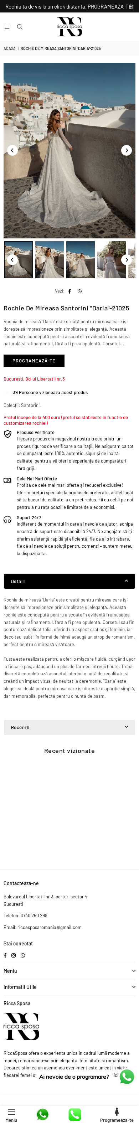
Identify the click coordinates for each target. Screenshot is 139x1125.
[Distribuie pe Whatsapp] (80, 291)
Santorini (30, 405)
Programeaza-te (117, 1120)
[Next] (126, 150)
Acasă (10, 48)
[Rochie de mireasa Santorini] (18, 260)
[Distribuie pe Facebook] (70, 291)
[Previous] (12, 150)
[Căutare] (19, 27)
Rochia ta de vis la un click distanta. (69, 6)
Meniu (11, 1120)
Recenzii (20, 727)
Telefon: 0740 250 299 (25, 915)
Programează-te (34, 360)
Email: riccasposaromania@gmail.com (43, 927)
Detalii (18, 581)
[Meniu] (6, 27)
